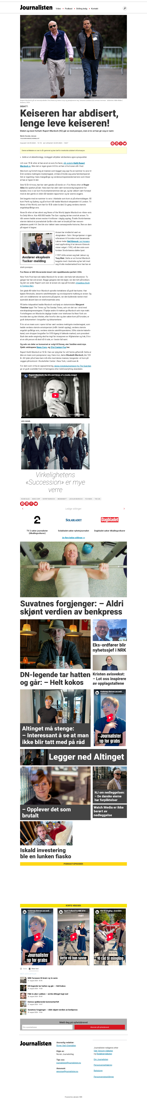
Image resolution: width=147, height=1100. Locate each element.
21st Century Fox (58, 347)
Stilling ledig (81, 9)
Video (58, 9)
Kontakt (94, 9)
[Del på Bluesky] (125, 143)
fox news (88, 499)
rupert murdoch (49, 499)
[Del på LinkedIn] (117, 143)
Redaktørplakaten (104, 1054)
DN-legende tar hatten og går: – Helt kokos (47, 986)
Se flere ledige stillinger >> (73, 537)
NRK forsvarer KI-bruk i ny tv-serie (43, 978)
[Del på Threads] (121, 143)
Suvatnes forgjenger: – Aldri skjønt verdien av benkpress (53, 1010)
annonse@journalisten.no (67, 1071)
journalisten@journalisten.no (68, 1063)
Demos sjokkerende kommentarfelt (43, 1002)
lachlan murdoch (76, 499)
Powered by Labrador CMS (73, 1097)
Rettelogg (98, 1070)
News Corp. (42, 347)
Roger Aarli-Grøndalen (66, 1045)
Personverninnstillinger (104, 1077)
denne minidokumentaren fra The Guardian (72, 366)
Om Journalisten (101, 1059)
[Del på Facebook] (112, 143)
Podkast (68, 9)
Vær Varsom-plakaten (103, 1051)
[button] (22, 508)
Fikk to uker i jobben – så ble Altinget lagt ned (48, 994)
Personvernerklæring (103, 1065)
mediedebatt (62, 499)
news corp (36, 499)
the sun (97, 499)
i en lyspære (78, 241)
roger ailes (25, 499)
